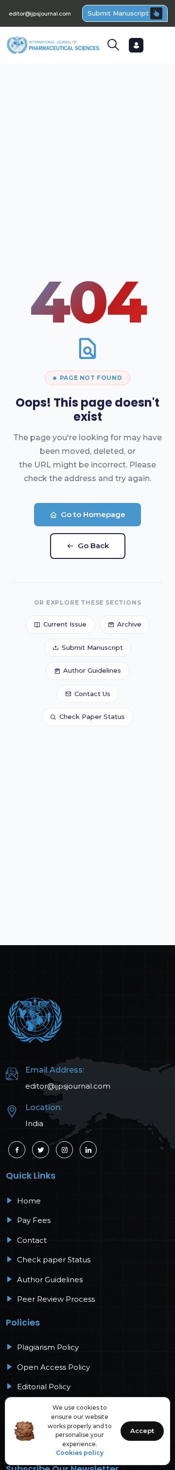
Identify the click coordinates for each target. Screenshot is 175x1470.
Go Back (93, 545)
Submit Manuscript (118, 13)
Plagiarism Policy (47, 1347)
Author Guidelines (92, 670)
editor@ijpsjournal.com (40, 13)
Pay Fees (33, 1220)
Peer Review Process (55, 1299)
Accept (142, 1430)
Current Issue (65, 624)
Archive (129, 624)
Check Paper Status (92, 716)
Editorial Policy (42, 1386)
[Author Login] (136, 45)
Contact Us (92, 694)
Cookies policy (80, 1452)
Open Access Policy (52, 1367)
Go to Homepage (93, 514)
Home (28, 1200)
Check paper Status (52, 1259)
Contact (31, 1240)
